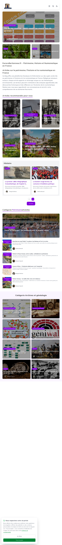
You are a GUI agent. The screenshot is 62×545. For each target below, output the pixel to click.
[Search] (53, 6)
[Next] (33, 199)
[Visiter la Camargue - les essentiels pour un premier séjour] (31, 226)
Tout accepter (19, 540)
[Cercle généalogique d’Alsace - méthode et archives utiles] (45, 308)
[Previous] (29, 199)
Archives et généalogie (10, 25)
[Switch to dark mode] (56, 6)
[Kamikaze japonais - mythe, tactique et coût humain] (45, 369)
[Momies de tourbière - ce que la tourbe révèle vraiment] (17, 369)
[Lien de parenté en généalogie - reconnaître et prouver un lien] (17, 308)
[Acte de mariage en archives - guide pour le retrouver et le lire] (51, 113)
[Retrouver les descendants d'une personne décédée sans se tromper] (17, 349)
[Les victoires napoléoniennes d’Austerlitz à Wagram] (45, 349)
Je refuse (19, 536)
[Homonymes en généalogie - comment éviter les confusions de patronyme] (45, 328)
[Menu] (49, 6)
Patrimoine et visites (10, 145)
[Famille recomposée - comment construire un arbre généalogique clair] (17, 328)
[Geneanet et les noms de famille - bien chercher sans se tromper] (11, 113)
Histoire (6, 48)
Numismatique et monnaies (31, 115)
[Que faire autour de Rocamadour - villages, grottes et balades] (11, 143)
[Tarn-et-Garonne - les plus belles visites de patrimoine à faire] (40, 143)
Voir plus (31, 203)
